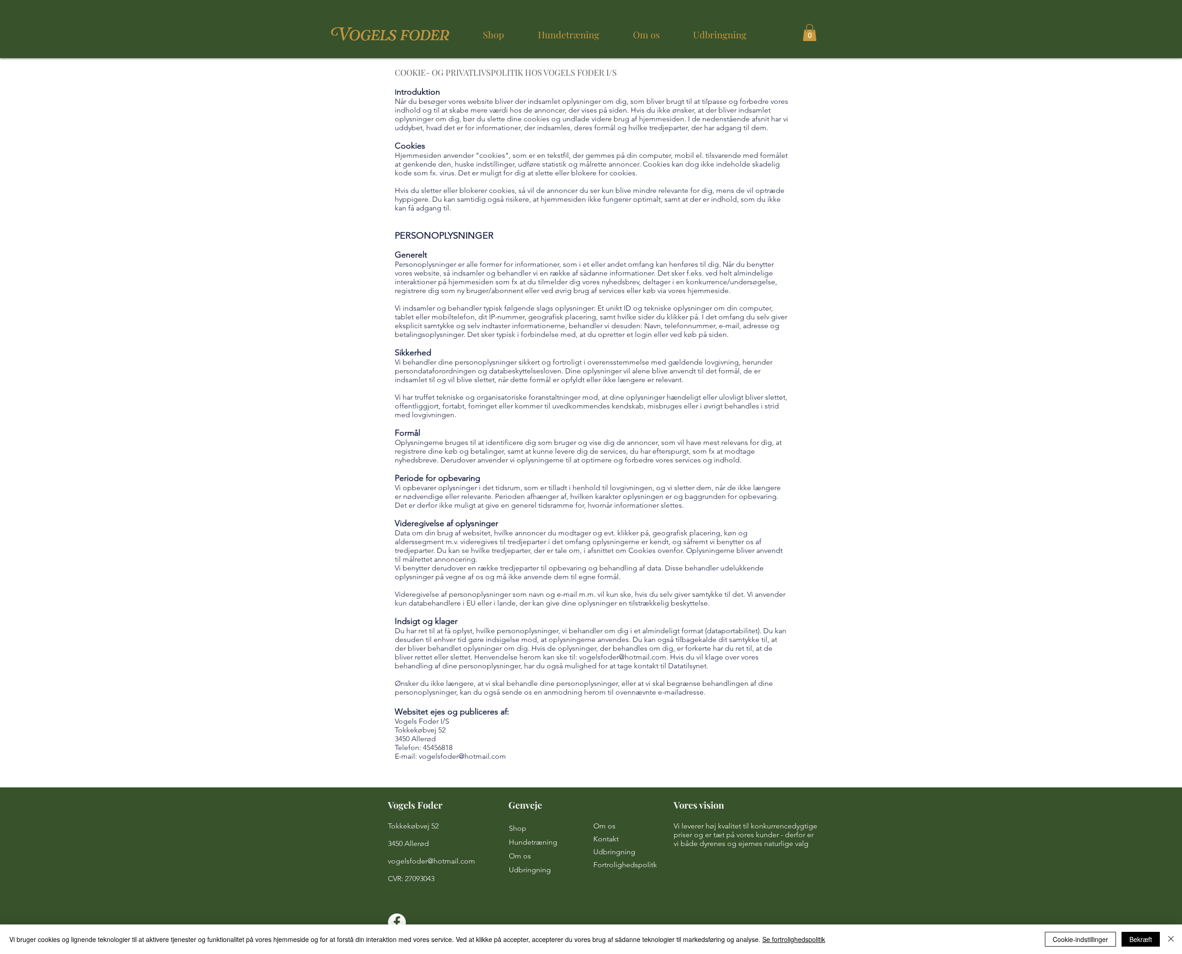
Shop (517, 828)
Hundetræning (533, 842)
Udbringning (530, 869)
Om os (520, 856)
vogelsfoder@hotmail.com (622, 657)
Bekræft (1140, 939)
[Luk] (1170, 939)
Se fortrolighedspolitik (793, 939)
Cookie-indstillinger (1080, 939)
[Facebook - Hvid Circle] (397, 922)
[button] (809, 32)
